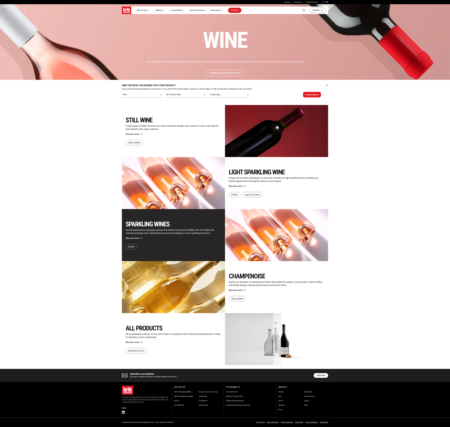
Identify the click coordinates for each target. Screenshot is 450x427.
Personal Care (309, 396)
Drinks (280, 401)
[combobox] (142, 95)
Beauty (281, 392)
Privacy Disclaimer (273, 422)
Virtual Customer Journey (208, 392)
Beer (280, 396)
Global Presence (312, 2)
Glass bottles (134, 142)
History (176, 401)
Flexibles (281, 405)
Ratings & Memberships (235, 401)
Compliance (203, 401)
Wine (306, 405)
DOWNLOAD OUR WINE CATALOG (225, 73)
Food (280, 410)
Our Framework (232, 392)
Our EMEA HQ (179, 405)
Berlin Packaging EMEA (182, 392)
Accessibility (324, 422)
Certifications (203, 405)
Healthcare (308, 392)
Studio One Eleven (197, 10)
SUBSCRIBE (321, 375)
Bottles (234, 194)
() (325, 2)
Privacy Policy (260, 422)
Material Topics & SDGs (234, 396)
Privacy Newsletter (287, 422)
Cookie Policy (299, 422)
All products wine (136, 350)
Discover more (132, 134)
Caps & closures (252, 194)
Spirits (306, 401)
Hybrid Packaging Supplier (183, 396)
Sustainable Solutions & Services (238, 405)
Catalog (235, 10)
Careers (287, 2)
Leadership (203, 396)
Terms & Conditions (311, 422)
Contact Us (298, 2)
